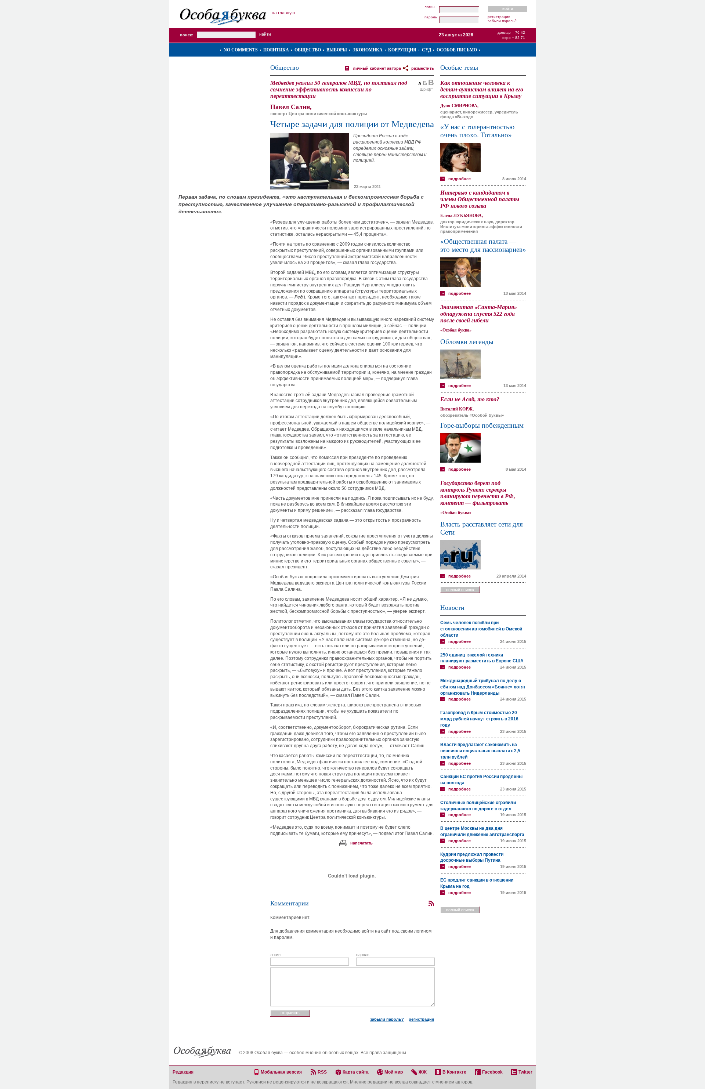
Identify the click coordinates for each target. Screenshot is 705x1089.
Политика (276, 50)
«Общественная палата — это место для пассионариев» (483, 245)
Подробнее (459, 179)
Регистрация (499, 17)
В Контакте (454, 1072)
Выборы (336, 50)
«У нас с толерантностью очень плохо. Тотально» (477, 131)
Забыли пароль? (502, 21)
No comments (241, 50)
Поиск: (187, 35)
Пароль (430, 17)
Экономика (367, 50)
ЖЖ (423, 1072)
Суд (426, 50)
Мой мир (393, 1072)
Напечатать (361, 843)
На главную (283, 12)
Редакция (183, 1072)
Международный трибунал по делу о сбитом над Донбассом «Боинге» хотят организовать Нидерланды (483, 687)
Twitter (525, 1072)
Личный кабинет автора (377, 68)
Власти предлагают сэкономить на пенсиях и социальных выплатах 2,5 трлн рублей (480, 751)
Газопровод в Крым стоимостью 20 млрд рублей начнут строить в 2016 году (479, 719)
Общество (307, 50)
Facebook (492, 1072)
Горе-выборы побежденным (482, 425)
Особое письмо (457, 50)
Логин (429, 7)
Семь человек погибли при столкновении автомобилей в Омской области (481, 629)
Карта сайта (356, 1072)
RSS (322, 1072)
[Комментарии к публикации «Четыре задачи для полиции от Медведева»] (431, 904)
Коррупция (402, 50)
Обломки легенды (467, 341)
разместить (422, 68)
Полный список (460, 589)
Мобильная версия (281, 1072)
